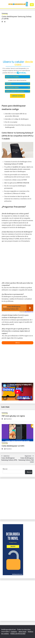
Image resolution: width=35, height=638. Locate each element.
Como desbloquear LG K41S (13, 446)
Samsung (5, 13)
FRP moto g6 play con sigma (13, 416)
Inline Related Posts (29, 311)
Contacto (14, 631)
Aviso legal (22, 631)
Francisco (9, 419)
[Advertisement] (17, 41)
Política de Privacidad (17, 633)
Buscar (5, 469)
